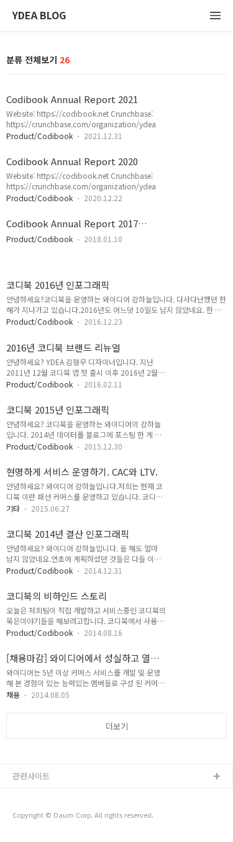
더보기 (117, 726)
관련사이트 (31, 776)
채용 (13, 694)
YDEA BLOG (39, 15)
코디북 (24, 797)
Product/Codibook (39, 135)
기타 (13, 508)
